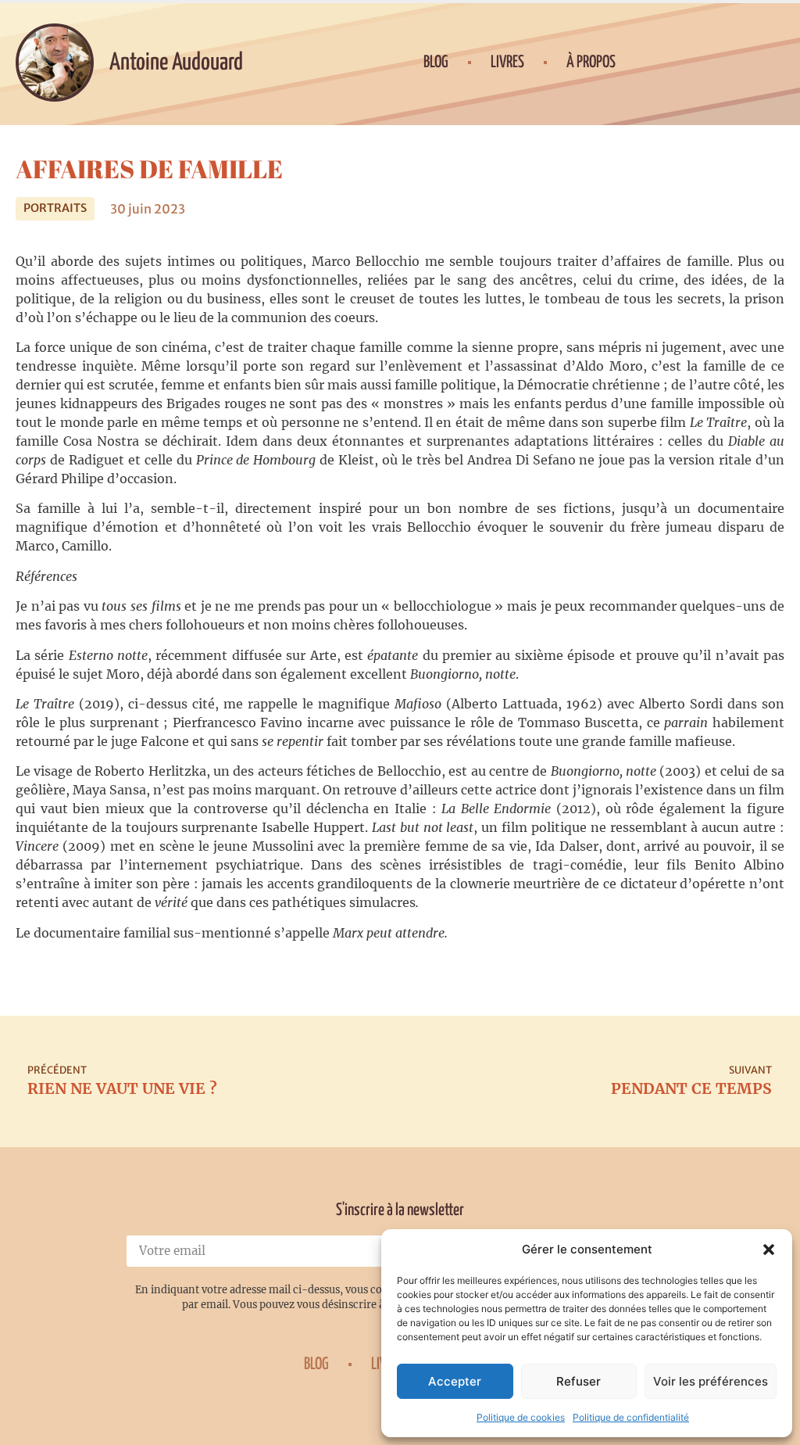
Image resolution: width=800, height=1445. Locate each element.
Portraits (55, 208)
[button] (769, 1249)
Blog (435, 62)
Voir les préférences (710, 1381)
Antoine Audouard (176, 62)
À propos (591, 62)
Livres (507, 62)
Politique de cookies (521, 1417)
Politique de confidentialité (631, 1417)
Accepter (454, 1381)
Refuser (578, 1381)
